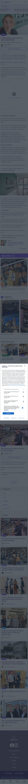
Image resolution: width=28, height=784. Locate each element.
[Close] (25, 366)
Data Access (14, 418)
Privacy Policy (21, 418)
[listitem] (14, 389)
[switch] (23, 392)
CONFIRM (8, 413)
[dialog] (14, 392)
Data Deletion (6, 418)
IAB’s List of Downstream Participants (15, 385)
